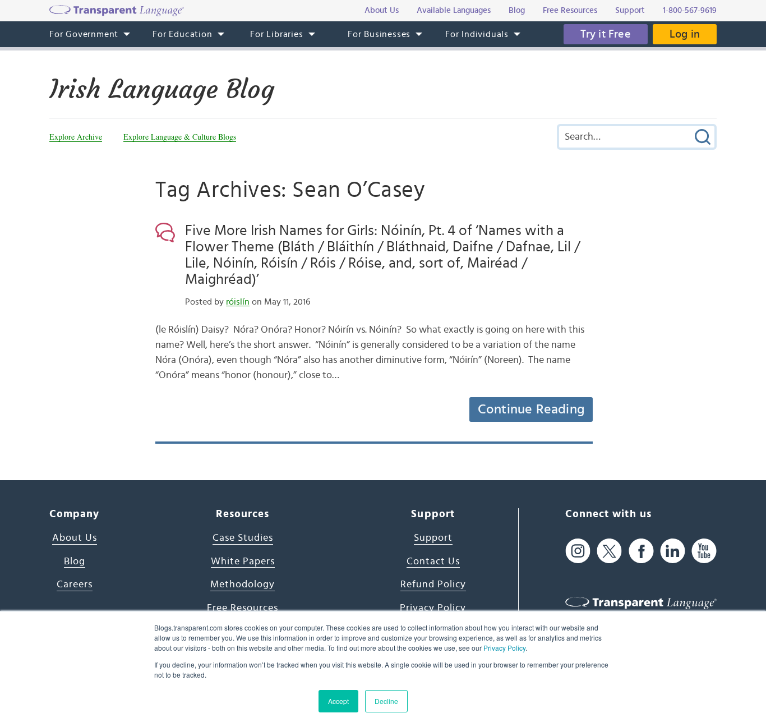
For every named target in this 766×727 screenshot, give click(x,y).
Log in (685, 34)
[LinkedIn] (672, 550)
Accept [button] (338, 701)
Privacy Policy (504, 647)
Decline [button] (386, 701)
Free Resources (242, 608)
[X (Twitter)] (609, 550)
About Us (74, 538)
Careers (75, 584)
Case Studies (243, 538)
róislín (238, 301)
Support (433, 538)
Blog (74, 561)
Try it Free (605, 34)
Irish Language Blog (161, 89)
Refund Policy (433, 584)
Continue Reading (531, 409)
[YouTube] (704, 550)
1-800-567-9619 (690, 10)
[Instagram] (577, 550)
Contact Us (433, 561)
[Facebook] (641, 550)
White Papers (243, 561)
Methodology (242, 584)
